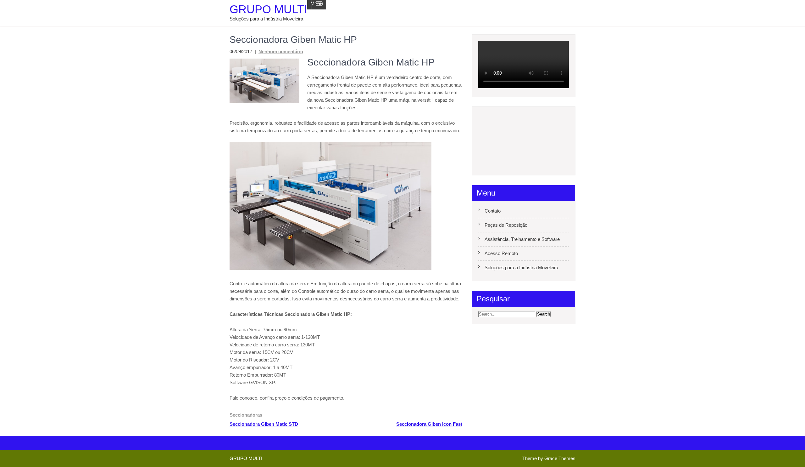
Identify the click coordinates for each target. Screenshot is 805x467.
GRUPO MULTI (268, 9)
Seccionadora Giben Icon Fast (429, 424)
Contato (493, 211)
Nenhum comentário (280, 51)
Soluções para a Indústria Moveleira (521, 267)
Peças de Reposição (506, 225)
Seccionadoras (246, 415)
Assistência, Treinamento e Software (522, 239)
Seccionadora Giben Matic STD (264, 424)
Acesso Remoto (501, 253)
